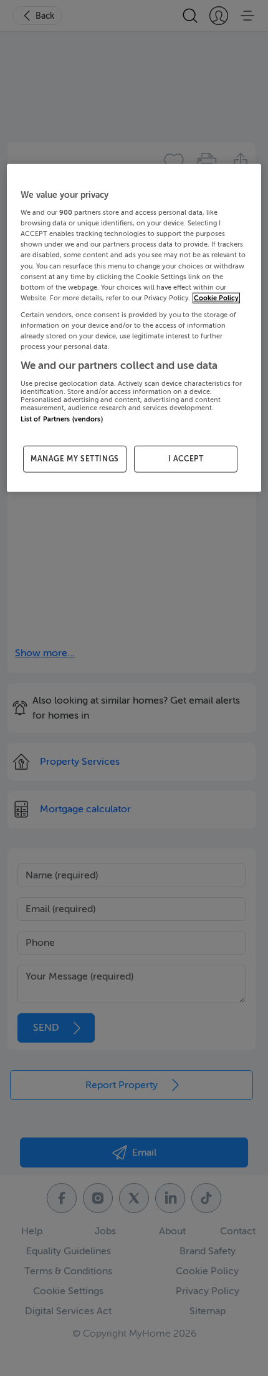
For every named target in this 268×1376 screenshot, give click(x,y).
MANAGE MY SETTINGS (75, 459)
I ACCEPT (186, 459)
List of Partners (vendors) (62, 419)
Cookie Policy (216, 297)
